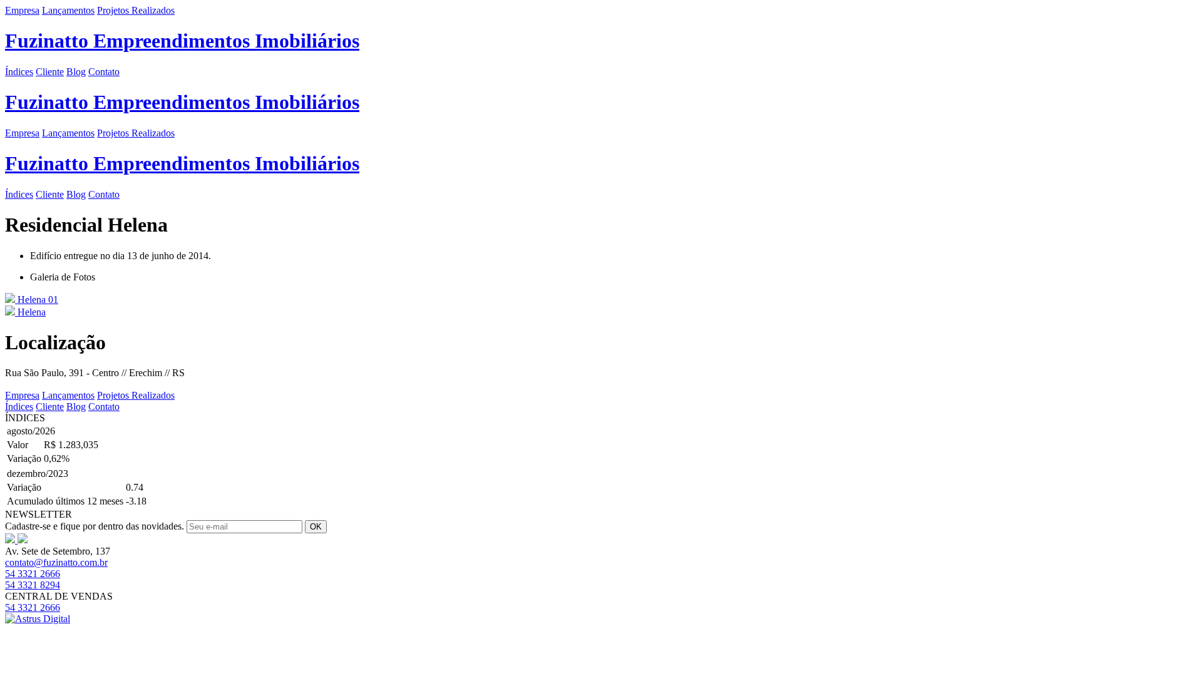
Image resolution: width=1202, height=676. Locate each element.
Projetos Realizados (136, 10)
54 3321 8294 (32, 585)
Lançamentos (68, 10)
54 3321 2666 (32, 573)
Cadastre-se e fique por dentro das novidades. (94, 526)
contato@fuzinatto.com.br (56, 562)
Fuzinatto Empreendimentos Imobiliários (182, 40)
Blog (76, 71)
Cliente (50, 71)
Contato (104, 71)
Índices (19, 71)
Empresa (22, 10)
